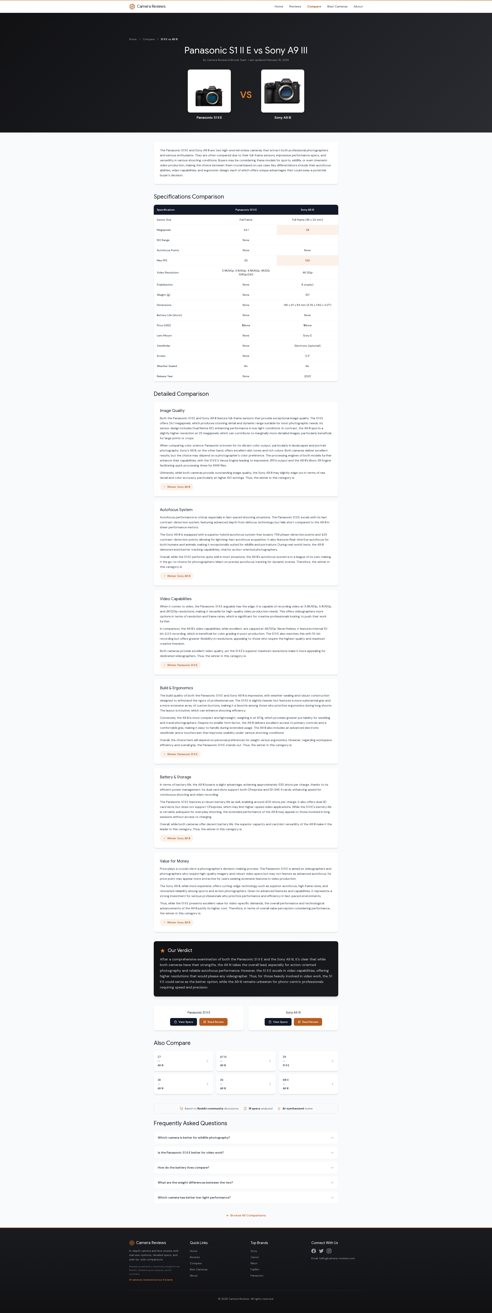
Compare (314, 6)
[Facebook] (313, 1251)
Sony (254, 1251)
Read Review (216, 1022)
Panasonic (257, 1275)
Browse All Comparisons (248, 1215)
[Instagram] (329, 1251)
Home (279, 6)
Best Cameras (337, 6)
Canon (255, 1257)
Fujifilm (255, 1269)
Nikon (254, 1263)
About (358, 6)
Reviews (295, 6)
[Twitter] (321, 1251)
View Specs (186, 1022)
